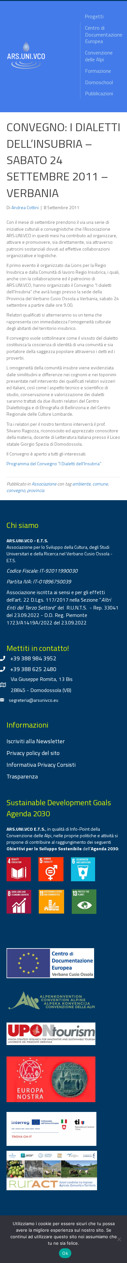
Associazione (44, 483)
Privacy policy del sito (33, 752)
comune (100, 483)
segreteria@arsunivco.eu (33, 700)
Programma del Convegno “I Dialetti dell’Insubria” (54, 463)
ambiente (81, 483)
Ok (65, 1253)
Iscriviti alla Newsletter (36, 741)
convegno (16, 490)
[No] (119, 1239)
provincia (35, 490)
